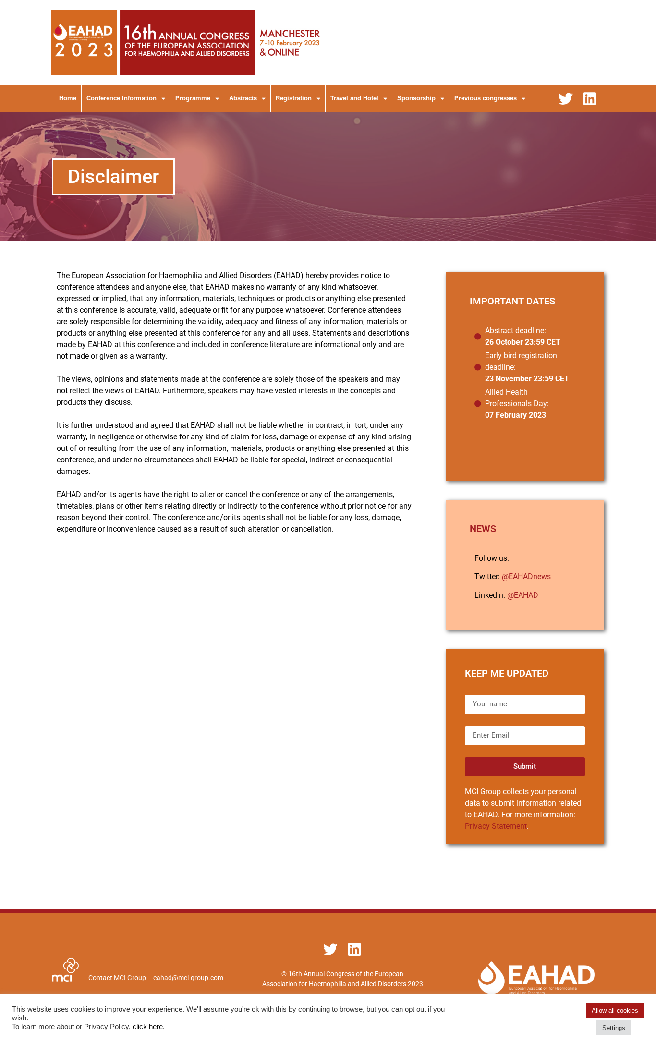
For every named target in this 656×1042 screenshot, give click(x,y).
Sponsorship (416, 98)
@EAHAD (522, 595)
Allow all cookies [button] (615, 1010)
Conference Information (121, 98)
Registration (294, 98)
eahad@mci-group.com (188, 977)
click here (148, 1026)
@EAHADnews (526, 576)
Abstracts (243, 98)
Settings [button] (613, 1027)
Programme (192, 98)
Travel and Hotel (354, 98)
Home (67, 98)
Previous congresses (485, 98)
